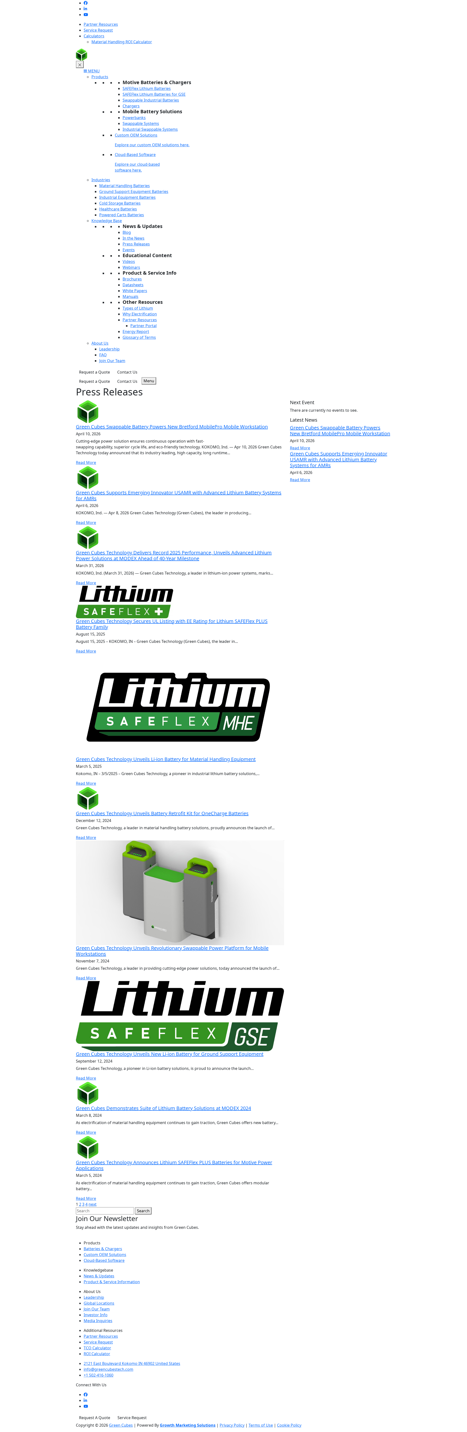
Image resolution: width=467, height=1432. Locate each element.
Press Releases (136, 244)
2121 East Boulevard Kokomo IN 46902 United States (132, 1363)
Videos (129, 261)
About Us (99, 343)
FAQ (103, 355)
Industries (100, 180)
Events (129, 250)
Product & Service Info (149, 273)
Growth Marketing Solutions (188, 1425)
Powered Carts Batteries (121, 215)
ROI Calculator (97, 1353)
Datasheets (133, 285)
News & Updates (142, 226)
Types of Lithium (138, 308)
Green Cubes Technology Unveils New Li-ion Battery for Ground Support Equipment (169, 1054)
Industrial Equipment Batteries (127, 197)
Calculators (94, 36)
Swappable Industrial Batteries (151, 100)
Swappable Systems (141, 123)
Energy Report (136, 331)
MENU (93, 71)
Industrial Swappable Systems (150, 129)
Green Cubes (121, 1425)
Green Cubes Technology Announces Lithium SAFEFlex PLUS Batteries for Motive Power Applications (174, 1165)
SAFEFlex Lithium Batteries (147, 88)
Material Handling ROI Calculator (121, 41)
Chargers (131, 106)
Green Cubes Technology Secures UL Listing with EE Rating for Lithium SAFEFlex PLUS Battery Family (172, 624)
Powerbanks (134, 117)
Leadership (109, 349)
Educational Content (147, 255)
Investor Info (96, 1315)
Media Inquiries (98, 1320)
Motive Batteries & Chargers (157, 82)
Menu (149, 381)
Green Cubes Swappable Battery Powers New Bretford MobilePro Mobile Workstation (172, 426)
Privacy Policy (232, 1425)
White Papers (135, 290)
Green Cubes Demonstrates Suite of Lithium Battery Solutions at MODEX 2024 (163, 1108)
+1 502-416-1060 (98, 1375)
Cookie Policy (289, 1425)
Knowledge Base (106, 220)
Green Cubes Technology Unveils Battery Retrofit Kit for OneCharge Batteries (162, 813)
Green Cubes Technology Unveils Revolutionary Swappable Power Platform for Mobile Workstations (172, 951)
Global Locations (99, 1303)
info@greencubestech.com (108, 1369)
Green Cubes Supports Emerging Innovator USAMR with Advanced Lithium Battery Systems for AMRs (178, 495)
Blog (127, 232)
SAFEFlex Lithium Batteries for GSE (154, 94)
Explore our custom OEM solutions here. (152, 145)
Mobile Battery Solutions (152, 111)
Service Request (98, 30)
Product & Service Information (112, 1281)
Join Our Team (112, 360)
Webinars (131, 267)
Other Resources (143, 302)
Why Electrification (140, 314)
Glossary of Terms (139, 337)
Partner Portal (143, 325)
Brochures (132, 279)
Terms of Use (261, 1425)
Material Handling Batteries (124, 185)
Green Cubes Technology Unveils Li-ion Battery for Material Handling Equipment (166, 759)
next (93, 1204)
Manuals (130, 296)
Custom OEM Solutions (136, 135)
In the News (133, 238)
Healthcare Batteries (118, 209)
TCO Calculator (97, 1348)
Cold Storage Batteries (120, 203)
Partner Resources (101, 24)
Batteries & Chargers (103, 1248)
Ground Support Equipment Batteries (133, 191)
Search (143, 1211)
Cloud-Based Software (135, 154)
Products (99, 76)
